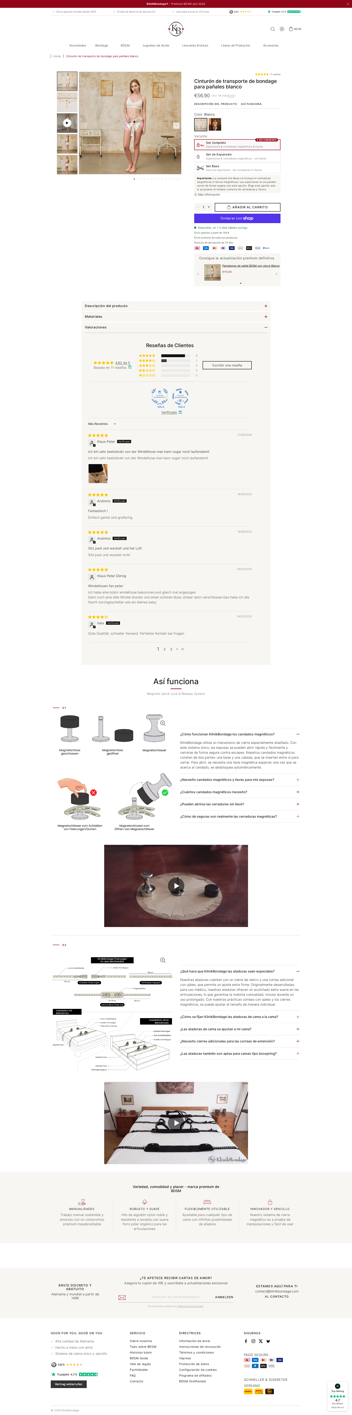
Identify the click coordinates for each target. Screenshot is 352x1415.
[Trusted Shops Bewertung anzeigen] (79, 1364)
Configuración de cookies (198, 1369)
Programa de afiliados (195, 1375)
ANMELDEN (224, 1297)
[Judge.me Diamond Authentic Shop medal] (159, 396)
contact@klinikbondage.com (277, 1291)
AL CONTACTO (277, 1296)
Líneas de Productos (235, 45)
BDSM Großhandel (192, 1381)
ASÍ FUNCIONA (251, 104)
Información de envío (194, 1341)
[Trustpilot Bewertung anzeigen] (79, 1374)
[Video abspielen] (176, 886)
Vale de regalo (140, 1364)
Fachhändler (139, 1369)
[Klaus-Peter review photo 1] (98, 473)
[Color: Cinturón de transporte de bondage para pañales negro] (215, 124)
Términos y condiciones (196, 1352)
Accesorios (271, 45)
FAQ (133, 1375)
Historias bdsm (141, 1352)
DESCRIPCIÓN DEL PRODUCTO (215, 104)
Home (57, 56)
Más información (209, 194)
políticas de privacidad (190, 1306)
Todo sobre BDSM (143, 1346)
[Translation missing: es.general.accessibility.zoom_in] (112, 775)
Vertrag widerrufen (69, 1384)
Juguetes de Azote (155, 45)
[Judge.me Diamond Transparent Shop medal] (180, 396)
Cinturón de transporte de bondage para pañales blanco (102, 56)
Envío (231, 95)
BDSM (125, 45)
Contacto (136, 1381)
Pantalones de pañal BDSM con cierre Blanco (251, 265)
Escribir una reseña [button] (227, 365)
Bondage (101, 45)
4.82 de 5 (122, 363)
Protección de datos (194, 1364)
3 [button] (171, 649)
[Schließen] (348, 4)
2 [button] (165, 649)
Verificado (169, 412)
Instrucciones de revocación (200, 1346)
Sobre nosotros (141, 1341)
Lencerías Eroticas (195, 45)
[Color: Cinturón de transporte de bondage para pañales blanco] (201, 124)
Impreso (185, 1358)
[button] (103, 45)
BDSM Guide (139, 1358)
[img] (98, 435)
